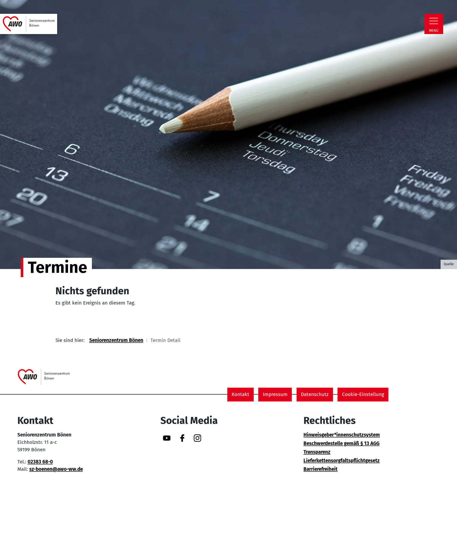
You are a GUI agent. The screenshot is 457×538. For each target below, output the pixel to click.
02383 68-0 (40, 462)
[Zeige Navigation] (434, 21)
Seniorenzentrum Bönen (116, 340)
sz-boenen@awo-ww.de (56, 469)
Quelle (449, 264)
